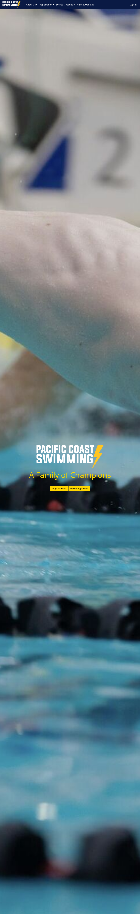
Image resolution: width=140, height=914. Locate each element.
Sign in (133, 4)
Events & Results (64, 4)
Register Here (59, 488)
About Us (31, 4)
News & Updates (85, 4)
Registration (46, 4)
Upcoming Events (79, 488)
